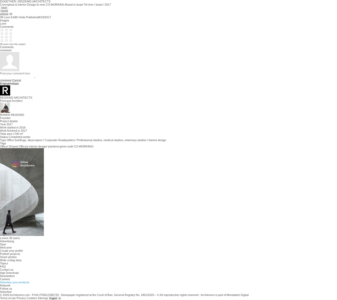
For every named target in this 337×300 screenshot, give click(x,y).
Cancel (16, 80)
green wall (66, 146)
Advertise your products (14, 282)
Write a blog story (11, 260)
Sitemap (43, 298)
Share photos (8, 257)
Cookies (32, 298)
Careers (5, 279)
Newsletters (7, 276)
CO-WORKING (83, 146)
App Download (9, 272)
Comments (7, 26)
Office (3, 146)
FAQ (3, 266)
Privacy (21, 298)
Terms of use (8, 298)
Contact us (6, 269)
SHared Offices (18, 146)
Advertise (6, 291)
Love (3, 23)
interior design (38, 146)
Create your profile (11, 250)
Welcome (6, 247)
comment (5, 80)
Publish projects (10, 253)
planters (53, 146)
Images (4, 20)
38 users (14, 238)
